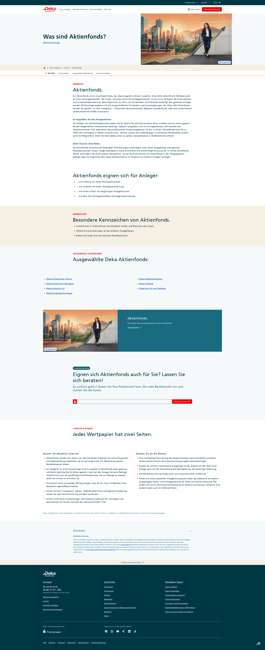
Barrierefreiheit (83, 643)
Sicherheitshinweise (172, 599)
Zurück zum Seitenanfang (132, 562)
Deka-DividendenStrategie (59, 293)
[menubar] (203, 3)
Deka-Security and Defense (152, 288)
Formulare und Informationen (176, 603)
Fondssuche (108, 587)
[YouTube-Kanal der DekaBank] (118, 631)
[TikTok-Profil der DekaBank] (135, 631)
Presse (106, 616)
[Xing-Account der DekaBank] (123, 631)
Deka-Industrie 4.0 (55, 288)
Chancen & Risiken (103, 73)
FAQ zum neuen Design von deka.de (179, 612)
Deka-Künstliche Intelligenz (60, 283)
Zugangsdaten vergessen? (175, 595)
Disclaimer (52, 643)
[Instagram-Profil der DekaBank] (112, 631)
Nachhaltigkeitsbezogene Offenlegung (180, 608)
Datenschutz (71, 643)
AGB (44, 643)
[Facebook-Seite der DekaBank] (106, 631)
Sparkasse (107, 612)
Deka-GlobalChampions (150, 279)
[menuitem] (191, 3)
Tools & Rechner (110, 603)
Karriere (107, 595)
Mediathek (108, 599)
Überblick (49, 73)
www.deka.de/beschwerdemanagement (101, 550)
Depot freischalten (172, 591)
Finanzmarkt (109, 591)
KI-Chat (46, 601)
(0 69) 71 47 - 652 (52, 589)
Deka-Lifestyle (146, 283)
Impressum (61, 643)
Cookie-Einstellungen (98, 643)
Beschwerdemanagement (53, 609)
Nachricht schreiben (50, 605)
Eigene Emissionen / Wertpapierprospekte (120, 608)
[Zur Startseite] (49, 9)
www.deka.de (126, 545)
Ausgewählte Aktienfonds (82, 73)
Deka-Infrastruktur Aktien (59, 279)
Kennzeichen (64, 73)
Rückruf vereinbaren (51, 597)
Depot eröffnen (171, 587)
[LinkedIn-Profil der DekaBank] (129, 631)
